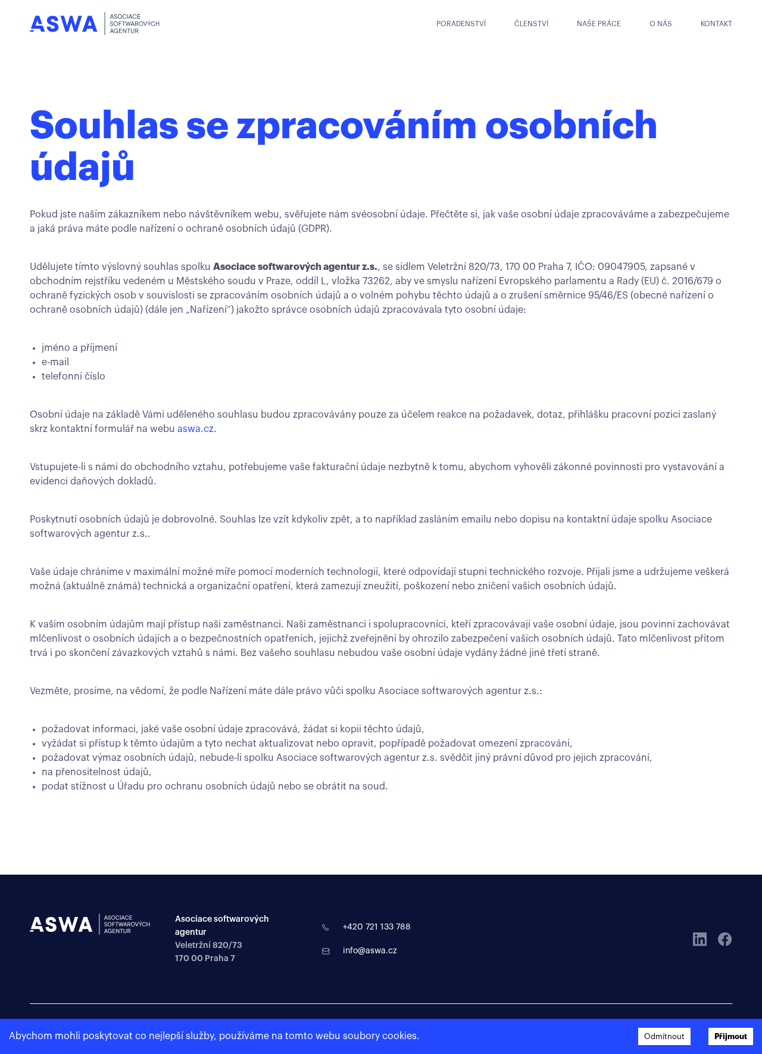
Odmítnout (664, 1036)
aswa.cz (195, 429)
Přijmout (730, 1036)
